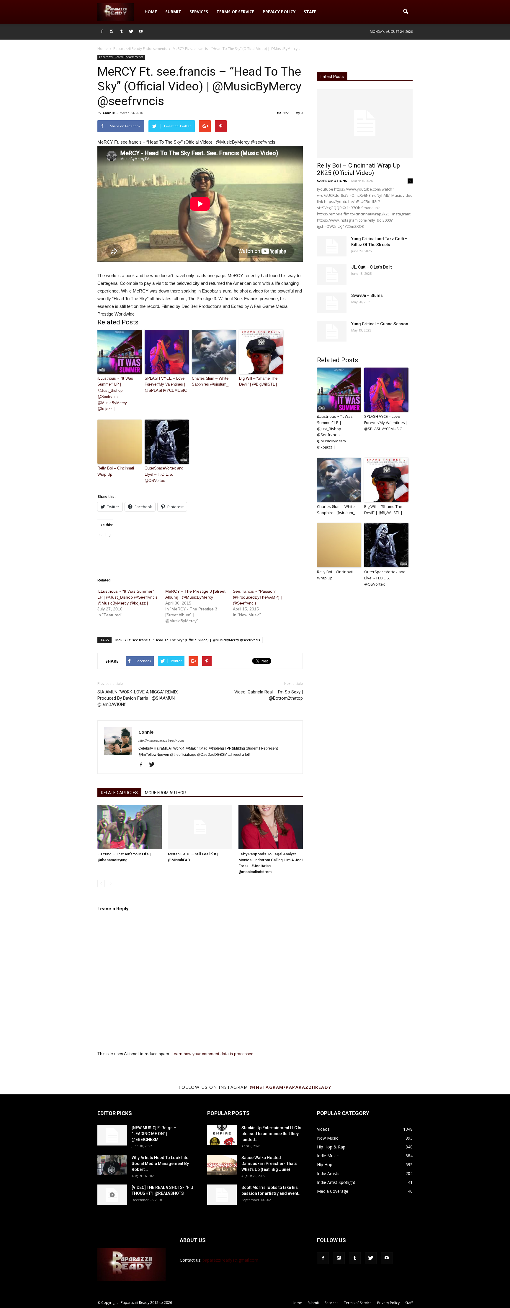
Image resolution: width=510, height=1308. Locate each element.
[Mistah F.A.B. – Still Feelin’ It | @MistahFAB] (200, 827)
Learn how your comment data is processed (212, 1053)
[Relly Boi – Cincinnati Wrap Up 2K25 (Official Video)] (365, 123)
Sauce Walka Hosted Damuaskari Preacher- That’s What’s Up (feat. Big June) (269, 1163)
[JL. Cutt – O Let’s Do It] (331, 274)
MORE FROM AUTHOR (165, 792)
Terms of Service (235, 11)
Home (151, 11)
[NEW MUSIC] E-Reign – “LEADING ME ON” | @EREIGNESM (154, 1133)
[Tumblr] (121, 32)
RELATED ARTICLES (119, 792)
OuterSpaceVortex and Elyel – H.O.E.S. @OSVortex (164, 474)
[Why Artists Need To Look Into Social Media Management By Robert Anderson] (112, 1165)
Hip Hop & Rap (331, 1147)
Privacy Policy (279, 11)
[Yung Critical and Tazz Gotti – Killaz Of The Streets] (331, 246)
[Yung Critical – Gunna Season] (331, 331)
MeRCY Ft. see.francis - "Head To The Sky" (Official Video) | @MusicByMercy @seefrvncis (187, 640)
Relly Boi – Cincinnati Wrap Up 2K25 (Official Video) (358, 169)
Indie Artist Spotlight (336, 1182)
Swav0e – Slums (367, 295)
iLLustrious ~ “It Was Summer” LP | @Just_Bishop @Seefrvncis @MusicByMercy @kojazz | (115, 393)
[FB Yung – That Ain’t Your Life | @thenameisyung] (129, 827)
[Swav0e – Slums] (331, 303)
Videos (323, 1129)
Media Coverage (332, 1191)
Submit (173, 11)
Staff (310, 11)
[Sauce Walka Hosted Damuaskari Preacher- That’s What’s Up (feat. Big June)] (222, 1165)
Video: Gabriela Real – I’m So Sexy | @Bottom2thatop (268, 695)
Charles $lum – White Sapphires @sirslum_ (210, 381)
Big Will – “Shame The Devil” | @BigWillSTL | (258, 381)
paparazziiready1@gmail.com (230, 1260)
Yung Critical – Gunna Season (379, 323)
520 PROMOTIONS (332, 180)
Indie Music (328, 1155)
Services (198, 11)
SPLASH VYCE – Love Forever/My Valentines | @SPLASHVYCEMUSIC (166, 384)
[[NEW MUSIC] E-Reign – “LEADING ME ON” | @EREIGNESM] (112, 1135)
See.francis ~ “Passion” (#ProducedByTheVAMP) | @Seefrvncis (257, 597)
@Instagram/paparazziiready (290, 1087)
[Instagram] (111, 32)
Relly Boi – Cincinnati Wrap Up (115, 471)
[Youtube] (140, 32)
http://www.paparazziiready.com (161, 740)
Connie (109, 113)
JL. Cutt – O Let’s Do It (371, 267)
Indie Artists (328, 1173)
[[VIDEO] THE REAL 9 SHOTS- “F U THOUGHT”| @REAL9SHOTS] (112, 1194)
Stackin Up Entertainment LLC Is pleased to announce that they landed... (271, 1133)
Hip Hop (324, 1164)
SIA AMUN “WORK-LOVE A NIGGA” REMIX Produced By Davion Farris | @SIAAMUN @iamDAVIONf (137, 698)
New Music (327, 1138)
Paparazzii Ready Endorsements (121, 57)
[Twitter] (131, 32)
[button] (405, 12)
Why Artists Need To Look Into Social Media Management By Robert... (160, 1163)
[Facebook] (101, 32)
